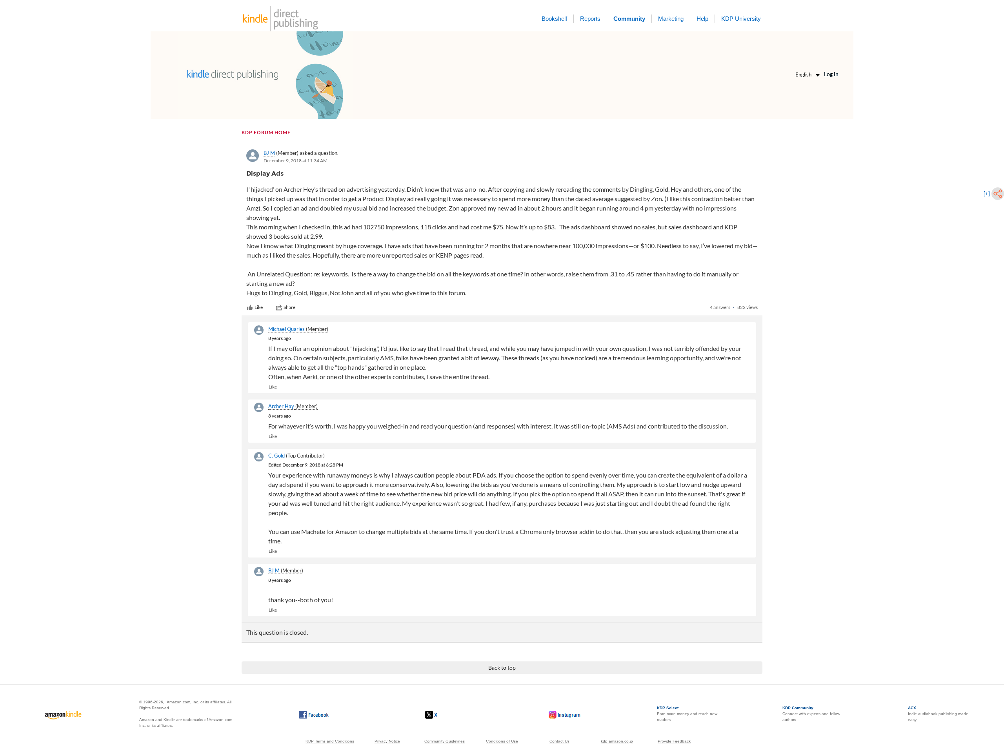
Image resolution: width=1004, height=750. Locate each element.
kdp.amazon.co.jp (617, 741)
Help (702, 18)
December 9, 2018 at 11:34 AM (295, 160)
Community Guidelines (444, 741)
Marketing (671, 18)
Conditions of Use (502, 741)
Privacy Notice (387, 741)
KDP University (741, 18)
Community (629, 18)
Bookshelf (554, 18)
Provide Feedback (674, 741)
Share (289, 307)
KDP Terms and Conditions (330, 741)
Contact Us (559, 741)
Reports (590, 18)
